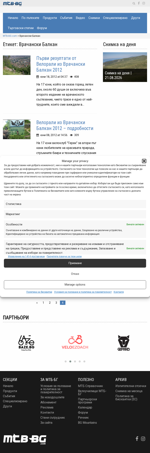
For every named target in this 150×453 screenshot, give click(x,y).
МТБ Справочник (90, 386)
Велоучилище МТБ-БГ (92, 392)
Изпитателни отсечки (130, 386)
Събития (66, 18)
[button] (144, 161)
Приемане (75, 263)
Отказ (75, 274)
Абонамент (48, 402)
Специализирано (115, 18)
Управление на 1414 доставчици (26, 256)
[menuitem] (13, 18)
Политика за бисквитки (39, 292)
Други (135, 18)
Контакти (119, 292)
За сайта (46, 423)
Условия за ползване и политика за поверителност (83, 292)
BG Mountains (87, 423)
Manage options (75, 284)
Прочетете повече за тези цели (64, 256)
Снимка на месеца (128, 391)
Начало (13, 18)
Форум (42, 28)
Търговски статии (21, 28)
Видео (80, 18)
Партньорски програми (87, 400)
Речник (83, 417)
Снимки (94, 18)
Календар (85, 407)
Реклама (46, 407)
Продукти (50, 18)
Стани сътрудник (52, 417)
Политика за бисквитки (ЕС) (126, 397)
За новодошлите (52, 397)
